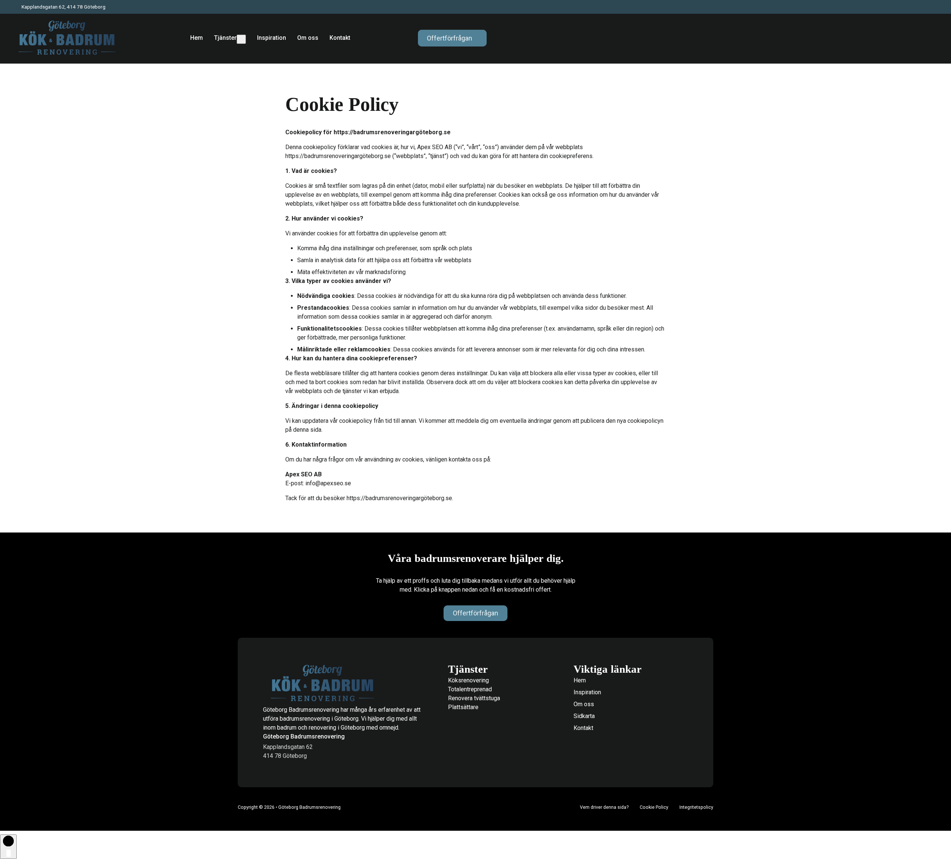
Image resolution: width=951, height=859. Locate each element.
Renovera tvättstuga (474, 698)
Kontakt (340, 37)
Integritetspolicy (696, 807)
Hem (196, 37)
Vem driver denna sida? (604, 807)
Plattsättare (463, 707)
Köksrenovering (468, 680)
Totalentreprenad (470, 689)
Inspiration (271, 37)
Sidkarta (584, 716)
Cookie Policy (654, 807)
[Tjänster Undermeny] (241, 39)
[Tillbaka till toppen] (8, 846)
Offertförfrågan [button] (449, 38)
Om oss (307, 37)
